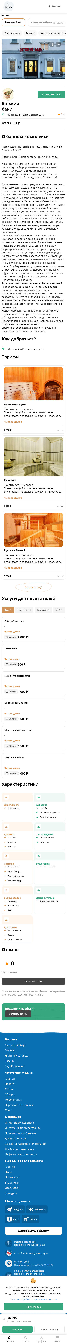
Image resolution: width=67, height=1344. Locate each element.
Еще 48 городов (14, 1066)
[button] (33, 59)
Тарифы (30, 33)
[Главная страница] (8, 6)
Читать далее (12, 631)
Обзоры (10, 1094)
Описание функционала (19, 1122)
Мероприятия (13, 1099)
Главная (10, 1078)
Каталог (11, 1039)
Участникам (12, 1182)
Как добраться (12, 33)
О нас (8, 1110)
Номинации (12, 1177)
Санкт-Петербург (15, 1045)
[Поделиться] (58, 44)
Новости (10, 1084)
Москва (9, 1050)
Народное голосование (19, 1105)
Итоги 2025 (12, 1188)
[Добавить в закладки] (52, 44)
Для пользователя (16, 1138)
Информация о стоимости (21, 1154)
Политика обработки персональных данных (33, 1299)
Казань (9, 1061)
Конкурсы (11, 1193)
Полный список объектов (20, 1133)
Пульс (8, 1172)
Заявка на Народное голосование (25, 1143)
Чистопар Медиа (19, 1072)
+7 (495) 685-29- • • (51, 94)
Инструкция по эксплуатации (23, 1128)
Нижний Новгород (16, 1055)
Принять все (33, 1306)
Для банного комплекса (19, 1149)
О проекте (13, 1116)
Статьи (9, 1089)
